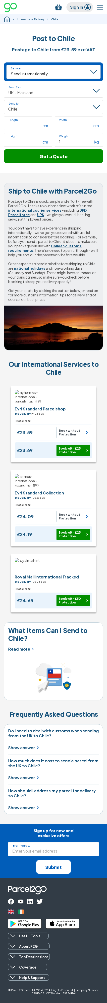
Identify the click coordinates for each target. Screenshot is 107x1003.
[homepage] (7, 19)
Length (13, 119)
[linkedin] (30, 901)
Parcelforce (19, 214)
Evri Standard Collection (39, 492)
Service (16, 68)
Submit (53, 867)
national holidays (29, 268)
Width (63, 119)
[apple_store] (62, 924)
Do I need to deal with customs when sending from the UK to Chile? (53, 733)
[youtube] (20, 901)
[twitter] (40, 901)
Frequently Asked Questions (53, 714)
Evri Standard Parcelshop (40, 408)
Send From (15, 87)
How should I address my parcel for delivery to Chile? (52, 793)
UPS (40, 214)
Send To (13, 103)
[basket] (58, 7)
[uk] (11, 912)
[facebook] (11, 901)
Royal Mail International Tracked (47, 576)
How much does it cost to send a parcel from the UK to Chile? (53, 763)
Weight (64, 136)
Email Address (21, 845)
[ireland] (21, 912)
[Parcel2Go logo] (14, 7)
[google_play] (25, 924)
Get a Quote (54, 156)
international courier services (34, 210)
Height (12, 136)
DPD (83, 210)
